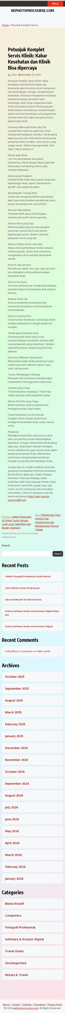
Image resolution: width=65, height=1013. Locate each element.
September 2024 (17, 783)
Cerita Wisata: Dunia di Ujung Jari (22, 588)
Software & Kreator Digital (24, 939)
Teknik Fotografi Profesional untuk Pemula (27, 576)
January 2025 (14, 736)
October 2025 (14, 677)
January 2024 (14, 878)
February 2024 (15, 867)
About (6, 1004)
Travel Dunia (14, 951)
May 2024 (12, 831)
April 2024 (12, 843)
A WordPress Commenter (19, 651)
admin (14, 74)
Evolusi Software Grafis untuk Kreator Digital (29, 626)
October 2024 (15, 772)
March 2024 (13, 855)
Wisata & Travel (16, 975)
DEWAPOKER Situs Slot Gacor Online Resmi (20, 533)
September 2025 (17, 688)
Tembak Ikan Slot (9, 537)
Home (5, 25)
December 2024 (16, 748)
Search (6, 545)
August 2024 (14, 795)
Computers (13, 915)
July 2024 (11, 807)
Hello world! (43, 651)
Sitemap (27, 1004)
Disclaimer (39, 1004)
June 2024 (12, 819)
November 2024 (16, 760)
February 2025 (15, 724)
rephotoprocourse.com (32, 10)
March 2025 (13, 712)
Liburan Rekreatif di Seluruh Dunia (23, 599)
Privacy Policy (55, 1004)
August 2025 (14, 700)
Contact (16, 1004)
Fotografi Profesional (20, 927)
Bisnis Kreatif (14, 903)
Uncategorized (15, 963)
